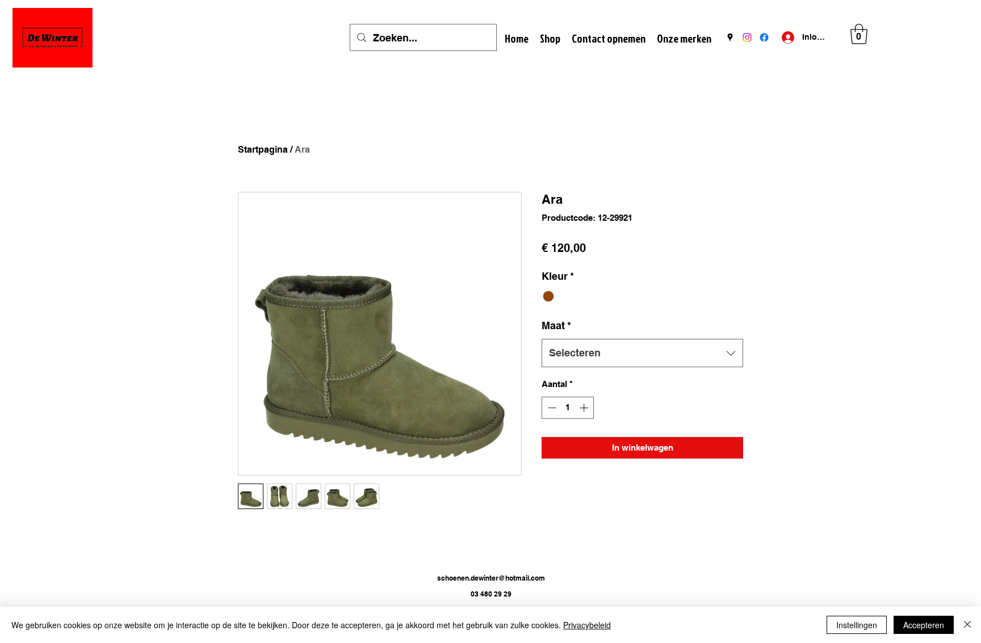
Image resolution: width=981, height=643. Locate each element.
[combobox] (642, 353)
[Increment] (585, 407)
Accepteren (923, 625)
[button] (858, 34)
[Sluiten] (967, 625)
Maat (556, 325)
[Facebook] (764, 37)
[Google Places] (730, 37)
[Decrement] (551, 407)
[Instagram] (747, 37)
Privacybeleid (587, 625)
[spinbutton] (568, 407)
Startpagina (263, 149)
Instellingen (856, 625)
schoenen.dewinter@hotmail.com (491, 578)
